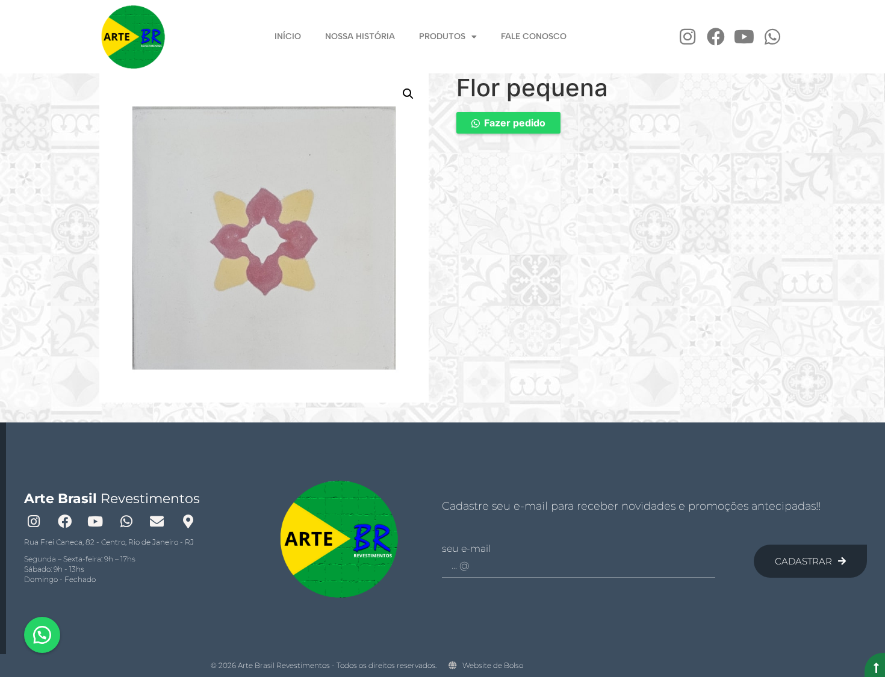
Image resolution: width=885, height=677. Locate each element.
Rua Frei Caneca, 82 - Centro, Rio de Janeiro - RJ (109, 541)
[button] (408, 94)
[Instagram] (687, 36)
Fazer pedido (514, 123)
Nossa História (360, 36)
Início (288, 36)
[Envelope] (157, 521)
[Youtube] (744, 36)
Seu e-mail (466, 549)
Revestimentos (112, 498)
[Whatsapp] (772, 36)
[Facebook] (715, 36)
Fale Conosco (534, 36)
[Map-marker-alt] (187, 521)
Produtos (442, 36)
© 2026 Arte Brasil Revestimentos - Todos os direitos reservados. (323, 665)
